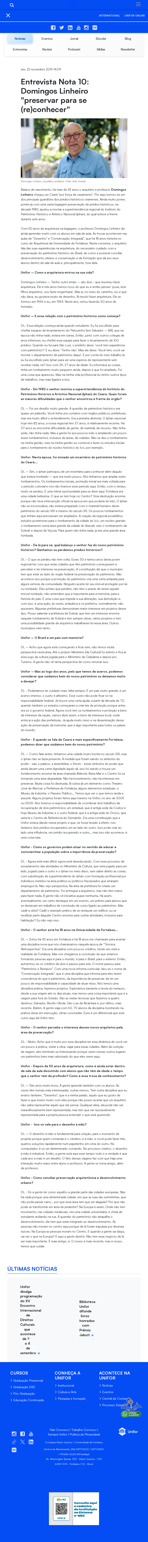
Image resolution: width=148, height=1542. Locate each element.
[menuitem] (20, 38)
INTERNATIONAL (109, 15)
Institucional (66, 1385)
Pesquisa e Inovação (72, 1398)
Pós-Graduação (24, 1393)
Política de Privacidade (85, 1434)
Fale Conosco (59, 1430)
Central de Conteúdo (116, 1398)
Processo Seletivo (114, 1405)
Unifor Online (134, 15)
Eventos (107, 1392)
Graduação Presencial (28, 1380)
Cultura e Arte (67, 1392)
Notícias (107, 1385)
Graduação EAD (24, 1387)
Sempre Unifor (57, 1434)
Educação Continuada (28, 1400)
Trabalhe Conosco (84, 1430)
